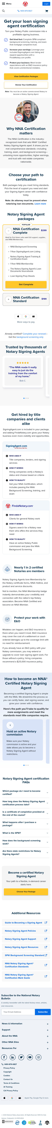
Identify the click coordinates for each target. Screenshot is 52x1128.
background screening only (30, 337)
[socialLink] (4, 1058)
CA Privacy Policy (11, 1091)
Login (46, 4)
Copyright (7, 1072)
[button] (23, 398)
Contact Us (8, 1079)
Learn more (40, 203)
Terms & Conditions (11, 1083)
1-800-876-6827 (26, 11)
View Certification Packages (26, 76)
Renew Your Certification (26, 85)
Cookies (7, 1076)
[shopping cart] (42, 11)
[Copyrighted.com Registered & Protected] (7, 1121)
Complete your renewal (34, 333)
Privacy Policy (9, 1068)
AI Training (8, 1087)
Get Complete (26, 284)
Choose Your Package (26, 892)
